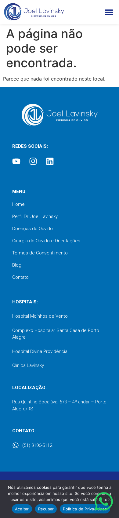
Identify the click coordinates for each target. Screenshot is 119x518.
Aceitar (22, 508)
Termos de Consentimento (40, 253)
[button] (109, 12)
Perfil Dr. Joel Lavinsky (35, 216)
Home (18, 204)
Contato (20, 277)
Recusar (46, 508)
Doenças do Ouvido (32, 228)
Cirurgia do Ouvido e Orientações (46, 240)
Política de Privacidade (85, 508)
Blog (16, 265)
